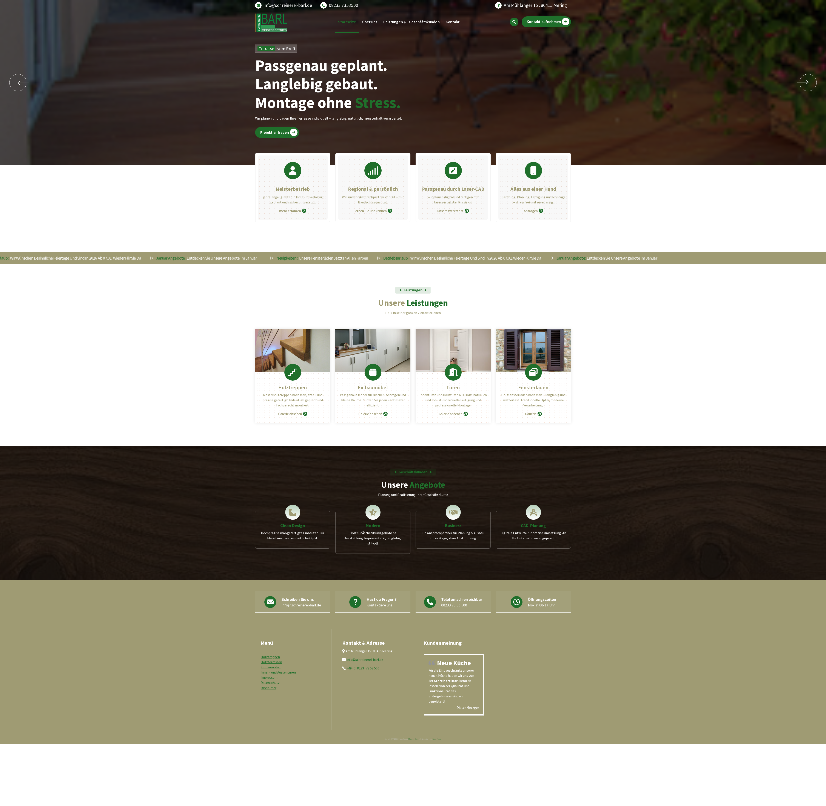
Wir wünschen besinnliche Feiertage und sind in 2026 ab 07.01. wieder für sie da (356, 258)
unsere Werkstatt (450, 211)
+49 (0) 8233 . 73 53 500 (362, 668)
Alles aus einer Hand (533, 189)
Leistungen (393, 21)
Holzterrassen (271, 662)
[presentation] (17, 82)
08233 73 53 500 (454, 605)
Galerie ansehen (290, 414)
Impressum (269, 677)
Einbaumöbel (373, 387)
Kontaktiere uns (379, 605)
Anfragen (531, 211)
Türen (453, 387)
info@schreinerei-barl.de (288, 5)
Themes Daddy (413, 746)
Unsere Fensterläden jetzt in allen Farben (216, 258)
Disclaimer (268, 688)
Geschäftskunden (424, 21)
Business (453, 525)
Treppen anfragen (408, 135)
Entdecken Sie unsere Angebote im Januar (100, 258)
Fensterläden (533, 387)
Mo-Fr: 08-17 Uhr (541, 605)
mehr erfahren (290, 211)
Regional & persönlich (373, 189)
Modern (372, 525)
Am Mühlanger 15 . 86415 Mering (535, 5)
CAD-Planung (533, 525)
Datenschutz (270, 682)
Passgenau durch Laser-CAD (453, 189)
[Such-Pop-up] (514, 22)
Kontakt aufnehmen (544, 21)
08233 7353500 (343, 5)
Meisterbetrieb (293, 189)
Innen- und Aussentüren (278, 672)
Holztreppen (292, 387)
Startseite (347, 21)
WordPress (437, 746)
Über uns (369, 21)
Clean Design (292, 525)
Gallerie (530, 414)
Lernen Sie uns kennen (370, 211)
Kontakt (453, 21)
